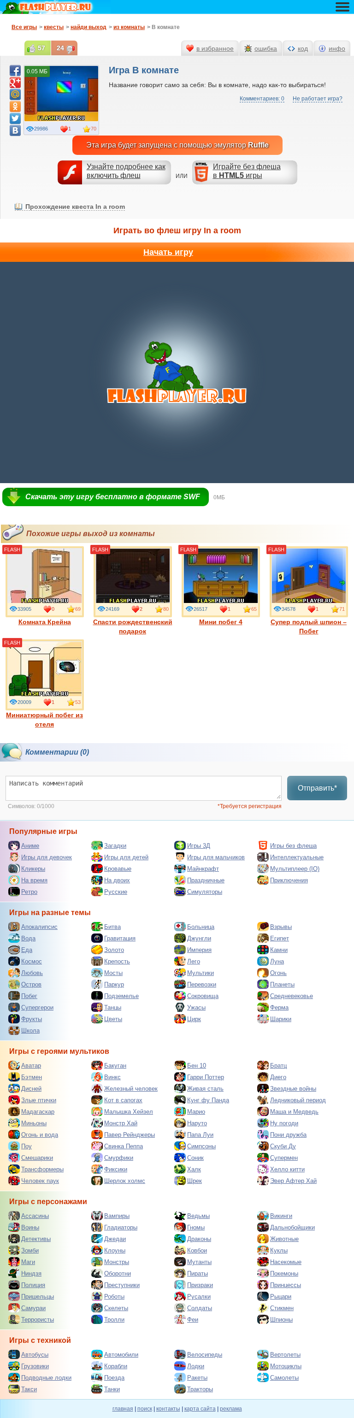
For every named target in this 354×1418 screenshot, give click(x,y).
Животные (284, 1238)
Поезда (114, 1377)
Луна (277, 961)
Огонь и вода (39, 1134)
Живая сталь (205, 1088)
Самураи (33, 1308)
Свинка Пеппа (123, 1146)
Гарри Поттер (205, 1077)
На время (34, 880)
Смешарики (37, 1157)
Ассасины (35, 1215)
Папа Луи (200, 1134)
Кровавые (117, 868)
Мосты (113, 972)
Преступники (122, 1285)
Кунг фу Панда (208, 1100)
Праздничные (205, 880)
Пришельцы (37, 1296)
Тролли (114, 1319)
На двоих (117, 880)
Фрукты (31, 1019)
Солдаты (199, 1308)
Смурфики (118, 1157)
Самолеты (284, 1377)
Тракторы (200, 1389)
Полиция (33, 1285)
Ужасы (196, 1007)
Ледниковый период (298, 1100)
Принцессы (285, 1285)
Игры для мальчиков (216, 857)
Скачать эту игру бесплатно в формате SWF (112, 497)
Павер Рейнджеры (129, 1134)
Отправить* (317, 788)
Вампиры (117, 1215)
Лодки (195, 1366)
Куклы (279, 1250)
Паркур (114, 984)
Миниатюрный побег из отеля (44, 719)
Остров (31, 984)
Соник (195, 1157)
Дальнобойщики (292, 1227)
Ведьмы (198, 1215)
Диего (278, 1077)
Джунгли (199, 938)
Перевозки (201, 984)
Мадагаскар (37, 1111)
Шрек (194, 1180)
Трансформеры (42, 1169)
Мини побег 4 (220, 622)
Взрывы (281, 926)
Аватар (31, 1065)
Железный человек (131, 1088)
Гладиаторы (120, 1227)
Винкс (112, 1077)
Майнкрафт (203, 868)
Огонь (278, 972)
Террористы (37, 1319)
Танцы (112, 1007)
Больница (200, 926)
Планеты (282, 984)
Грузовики (35, 1366)
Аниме (30, 845)
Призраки (200, 1285)
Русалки (199, 1296)
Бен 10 (196, 1065)
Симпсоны (201, 1146)
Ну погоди (284, 1123)
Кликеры (33, 868)
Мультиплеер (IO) (294, 868)
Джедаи (115, 1238)
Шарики (280, 1019)
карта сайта (200, 1409)
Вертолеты (285, 1354)
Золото (114, 949)
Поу (26, 1146)
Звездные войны (293, 1088)
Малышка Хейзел (128, 1111)
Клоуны (114, 1250)
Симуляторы (204, 891)
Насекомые (285, 1261)
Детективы (36, 1238)
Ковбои (197, 1250)
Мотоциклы (285, 1366)
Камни (279, 949)
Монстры (116, 1261)
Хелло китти (287, 1169)
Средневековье (291, 996)
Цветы (113, 1019)
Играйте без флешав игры (247, 171)
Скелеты (116, 1308)
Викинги (281, 1215)
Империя (199, 949)
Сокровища (202, 996)
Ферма (279, 1007)
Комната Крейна (44, 622)
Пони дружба (288, 1134)
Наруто (197, 1123)
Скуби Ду (283, 1146)
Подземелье (121, 996)
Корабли (115, 1366)
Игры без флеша (293, 845)
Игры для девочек (46, 857)
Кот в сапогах (123, 1100)
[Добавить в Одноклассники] (15, 106)
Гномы (196, 1227)
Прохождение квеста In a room (75, 206)
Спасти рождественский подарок (132, 626)
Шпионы (281, 1319)
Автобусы (34, 1354)
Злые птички (38, 1100)
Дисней (31, 1088)
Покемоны (284, 1273)
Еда (26, 949)
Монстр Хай (120, 1123)
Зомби (30, 1250)
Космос (31, 961)
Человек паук (40, 1180)
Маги (28, 1261)
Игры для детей (126, 857)
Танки (112, 1389)
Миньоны (34, 1123)
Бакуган (115, 1065)
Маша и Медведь (294, 1111)
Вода (28, 938)
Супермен (284, 1157)
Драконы (199, 1238)
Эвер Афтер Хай (293, 1180)
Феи (192, 1319)
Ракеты (197, 1377)
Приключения (289, 880)
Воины (30, 1227)
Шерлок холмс (124, 1180)
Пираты (197, 1273)
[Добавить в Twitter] (15, 118)
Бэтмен (31, 1077)
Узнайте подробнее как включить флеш (126, 171)
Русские (115, 891)
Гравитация (120, 938)
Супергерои (37, 1007)
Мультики (200, 972)
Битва (112, 926)
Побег (29, 996)
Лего (193, 961)
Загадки (115, 845)
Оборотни (117, 1273)
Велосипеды (204, 1354)
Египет (279, 938)
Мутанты (199, 1261)
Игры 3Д (198, 845)
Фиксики (115, 1169)
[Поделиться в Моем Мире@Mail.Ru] (15, 94)
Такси (29, 1389)
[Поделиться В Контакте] (15, 130)
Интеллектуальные (297, 857)
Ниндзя (31, 1273)
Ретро (29, 891)
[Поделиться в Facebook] (15, 70)
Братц (278, 1065)
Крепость (117, 961)
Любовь (32, 972)
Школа (30, 1030)
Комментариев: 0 (262, 98)
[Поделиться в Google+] (15, 82)
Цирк (194, 1019)
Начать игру (168, 252)
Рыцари (280, 1296)
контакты (168, 1409)
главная (122, 1409)
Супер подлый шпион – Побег (309, 626)
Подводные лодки (46, 1377)
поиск (144, 1409)
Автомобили (121, 1354)
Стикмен (282, 1308)
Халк (194, 1169)
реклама (231, 1409)
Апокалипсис (39, 926)
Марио (196, 1111)
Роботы (114, 1296)
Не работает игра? (317, 98)
